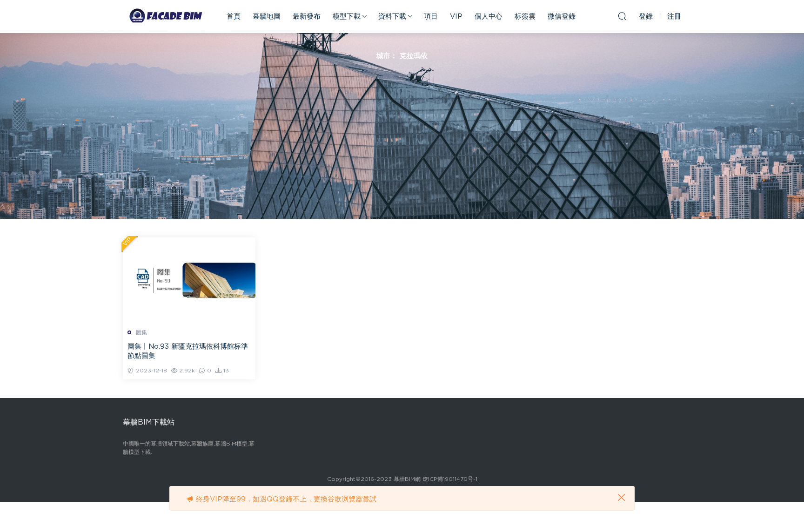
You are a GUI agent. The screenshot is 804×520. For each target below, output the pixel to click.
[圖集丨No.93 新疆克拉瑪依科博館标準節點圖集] (189, 279)
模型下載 (347, 16)
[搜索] (622, 16)
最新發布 (307, 16)
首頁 (234, 16)
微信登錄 (562, 16)
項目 (431, 16)
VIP (456, 16)
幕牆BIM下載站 (165, 16)
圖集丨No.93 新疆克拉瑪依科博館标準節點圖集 (187, 351)
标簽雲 (525, 16)
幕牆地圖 (267, 16)
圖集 (141, 332)
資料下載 (392, 16)
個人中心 (488, 16)
